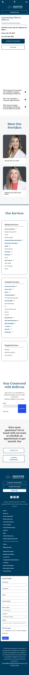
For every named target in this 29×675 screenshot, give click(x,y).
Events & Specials (8, 516)
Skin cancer (8, 260)
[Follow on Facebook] (11, 497)
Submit (5, 638)
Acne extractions (10, 286)
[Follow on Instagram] (14, 497)
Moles (6, 246)
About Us (5, 513)
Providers (5, 562)
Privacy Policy (7, 571)
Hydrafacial (8, 318)
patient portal (14, 487)
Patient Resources (8, 536)
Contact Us (6, 557)
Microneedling (9, 323)
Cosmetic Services (8, 522)
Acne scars (8, 289)
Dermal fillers (9, 301)
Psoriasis (7, 252)
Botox (6, 292)
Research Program (8, 551)
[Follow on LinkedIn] (17, 497)
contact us (14, 450)
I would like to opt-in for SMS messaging (15, 630)
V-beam (7, 326)
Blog (4, 533)
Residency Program (8, 554)
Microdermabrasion (11, 320)
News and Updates (8, 565)
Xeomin (7, 329)
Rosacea (7, 255)
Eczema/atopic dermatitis (13, 240)
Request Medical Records (10, 539)
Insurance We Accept (9, 527)
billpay (13, 490)
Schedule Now (14, 12)
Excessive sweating (11, 243)
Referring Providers (8, 568)
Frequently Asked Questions (11, 560)
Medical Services (8, 519)
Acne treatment (10, 229)
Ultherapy (8, 332)
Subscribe (22, 408)
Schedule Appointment (13, 41)
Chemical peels (9, 295)
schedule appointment (14, 459)
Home (4, 510)
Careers (5, 530)
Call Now (13, 47)
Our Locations (7, 524)
